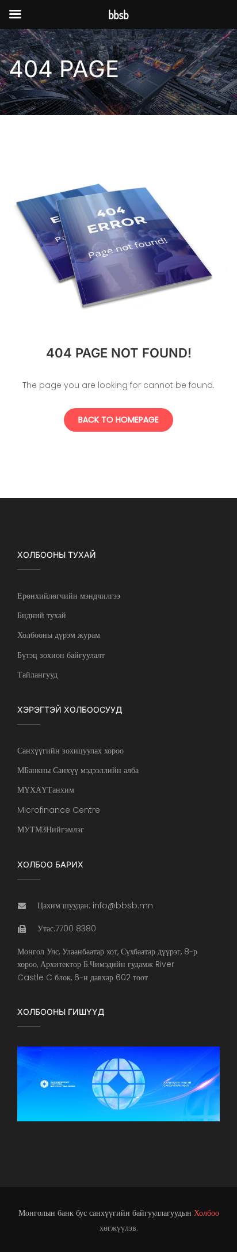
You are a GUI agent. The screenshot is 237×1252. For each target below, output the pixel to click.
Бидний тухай (41, 615)
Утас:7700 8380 (66, 928)
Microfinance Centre (58, 810)
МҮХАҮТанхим (45, 790)
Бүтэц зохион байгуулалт (61, 655)
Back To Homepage (118, 419)
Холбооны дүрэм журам (58, 635)
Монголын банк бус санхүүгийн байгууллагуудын (105, 1213)
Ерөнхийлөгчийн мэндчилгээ (68, 596)
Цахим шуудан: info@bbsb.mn (95, 905)
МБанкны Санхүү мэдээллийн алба (78, 770)
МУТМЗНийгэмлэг (50, 829)
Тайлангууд (37, 674)
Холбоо (206, 1213)
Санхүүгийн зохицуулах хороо (70, 750)
